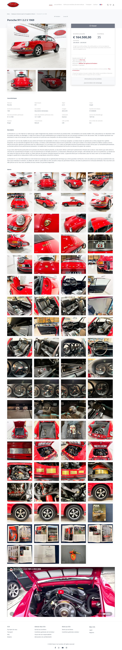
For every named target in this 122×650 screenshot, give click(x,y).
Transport (88, 4)
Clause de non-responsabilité (43, 634)
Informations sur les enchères (93, 79)
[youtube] (62, 648)
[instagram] (66, 648)
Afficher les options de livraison (88, 63)
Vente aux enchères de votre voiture (73, 4)
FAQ (8, 634)
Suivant (65, 16)
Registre (91, 632)
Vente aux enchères (67, 629)
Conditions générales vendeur (70, 632)
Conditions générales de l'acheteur (44, 632)
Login (90, 630)
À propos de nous (12, 629)
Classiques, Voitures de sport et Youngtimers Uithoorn (23, 14)
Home (50, 4)
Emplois (9, 637)
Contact (95, 4)
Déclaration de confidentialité (43, 637)
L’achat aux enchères (40, 629)
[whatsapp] (58, 648)
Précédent (57, 16)
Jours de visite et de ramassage (93, 83)
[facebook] (55, 648)
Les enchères (58, 4)
